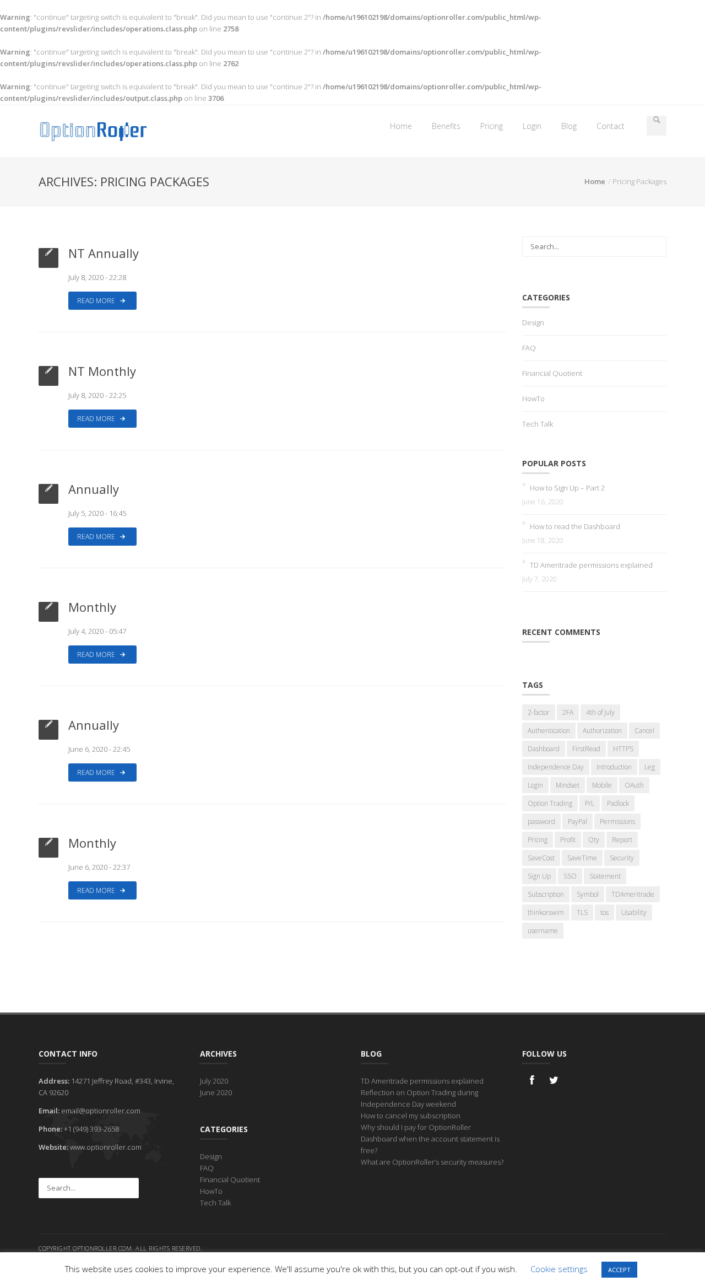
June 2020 (216, 1092)
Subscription (546, 894)
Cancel (644, 730)
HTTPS (623, 748)
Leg (649, 767)
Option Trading (550, 803)
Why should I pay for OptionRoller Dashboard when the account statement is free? (430, 1138)
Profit (568, 839)
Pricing (491, 126)
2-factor (539, 712)
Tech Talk (537, 424)
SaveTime (582, 858)
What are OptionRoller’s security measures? (432, 1162)
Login (532, 126)
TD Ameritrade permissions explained (591, 565)
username (543, 930)
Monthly (92, 607)
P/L (589, 803)
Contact (610, 126)
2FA (567, 712)
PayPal (577, 821)
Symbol (588, 894)
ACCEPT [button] (619, 1270)
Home (401, 126)
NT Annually (103, 253)
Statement (605, 876)
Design (533, 322)
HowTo (533, 398)
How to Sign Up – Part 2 (567, 488)
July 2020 (214, 1081)
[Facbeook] (532, 1085)
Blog (569, 126)
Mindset (567, 785)
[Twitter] (554, 1085)
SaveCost (541, 858)
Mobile (602, 785)
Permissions (617, 821)
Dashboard (544, 748)
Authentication (549, 730)
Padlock (618, 803)
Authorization (602, 730)
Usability (634, 912)
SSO (570, 876)
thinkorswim (546, 912)
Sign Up (539, 876)
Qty (593, 839)
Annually (93, 489)
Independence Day (556, 767)
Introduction (614, 767)
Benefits (446, 126)
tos (604, 912)
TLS (582, 912)
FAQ (529, 348)
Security (622, 858)
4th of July (600, 712)
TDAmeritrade (632, 894)
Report (622, 839)
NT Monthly (102, 371)
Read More (97, 300)
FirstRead (586, 748)
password (541, 821)
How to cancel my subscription (410, 1116)
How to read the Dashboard (575, 526)
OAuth (634, 785)
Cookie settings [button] (559, 1268)
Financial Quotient (552, 373)
